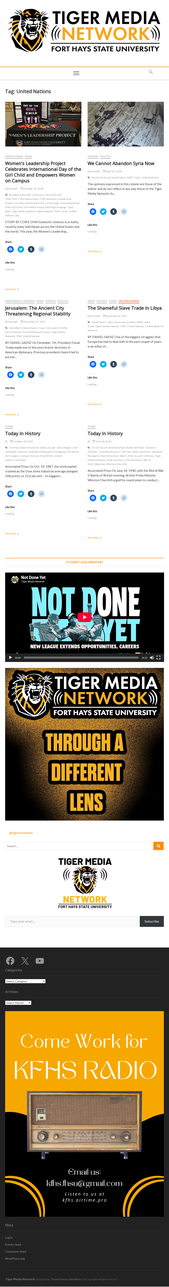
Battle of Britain (135, 447)
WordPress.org (15, 1258)
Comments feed (15, 1251)
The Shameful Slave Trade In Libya (125, 308)
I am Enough (52, 203)
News (28, 156)
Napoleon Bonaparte (41, 451)
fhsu (14, 198)
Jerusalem (52, 327)
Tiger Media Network (24, 211)
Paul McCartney (110, 455)
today (113, 300)
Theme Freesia (59, 1279)
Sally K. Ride (126, 455)
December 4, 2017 (116, 315)
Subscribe (152, 921)
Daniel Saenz (118, 177)
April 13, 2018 (113, 171)
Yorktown (20, 459)
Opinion (93, 156)
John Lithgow (63, 447)
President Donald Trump (36, 332)
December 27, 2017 (34, 321)
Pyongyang (59, 451)
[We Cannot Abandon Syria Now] (126, 124)
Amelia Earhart (117, 447)
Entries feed (13, 1244)
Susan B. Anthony (144, 455)
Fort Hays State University (29, 203)
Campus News (14, 156)
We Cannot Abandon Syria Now (121, 163)
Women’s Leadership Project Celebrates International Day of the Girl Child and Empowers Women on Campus (43, 172)
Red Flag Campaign (55, 207)
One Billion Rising (34, 207)
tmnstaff (12, 188)
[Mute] (152, 658)
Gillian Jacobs (47, 447)
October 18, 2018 (33, 188)
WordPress (75, 1279)
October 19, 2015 (23, 441)
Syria (138, 177)
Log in (9, 1237)
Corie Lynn (38, 194)
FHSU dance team (28, 198)
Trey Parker (46, 455)
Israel (42, 327)
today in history (30, 455)
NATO (130, 177)
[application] (84, 617)
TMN (57, 211)
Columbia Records (109, 451)
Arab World (15, 327)
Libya (110, 322)
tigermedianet (45, 211)
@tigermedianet (21, 833)
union (64, 211)
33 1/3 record (99, 447)
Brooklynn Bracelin (20, 194)
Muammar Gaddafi (125, 322)
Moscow (23, 451)
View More (17, 289)
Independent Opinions (20, 300)
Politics (105, 156)
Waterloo (100, 464)
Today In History (22, 433)
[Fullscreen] (158, 658)
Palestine (16, 332)
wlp (17, 215)
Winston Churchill (116, 464)
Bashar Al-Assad (101, 177)
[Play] (10, 658)
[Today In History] (6, 441)
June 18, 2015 (103, 441)
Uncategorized (129, 300)
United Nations (150, 177)
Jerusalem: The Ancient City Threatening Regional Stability (37, 311)
